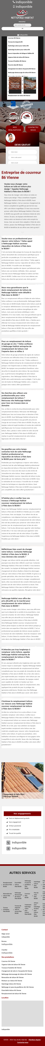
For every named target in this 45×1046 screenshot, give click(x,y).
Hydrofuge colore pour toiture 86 (18, 46)
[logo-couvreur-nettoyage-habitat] (22, 14)
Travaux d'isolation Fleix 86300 (6, 909)
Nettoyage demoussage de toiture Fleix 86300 (18, 895)
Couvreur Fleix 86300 (27, 895)
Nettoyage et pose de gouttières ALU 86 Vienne (18, 987)
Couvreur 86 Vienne (14, 38)
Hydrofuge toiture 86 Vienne (11, 984)
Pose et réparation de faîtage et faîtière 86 (21, 53)
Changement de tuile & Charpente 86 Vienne (21, 69)
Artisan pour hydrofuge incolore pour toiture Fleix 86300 (37, 909)
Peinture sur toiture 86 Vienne (12, 981)
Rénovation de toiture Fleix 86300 (7, 895)
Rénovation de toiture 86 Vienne (13, 977)
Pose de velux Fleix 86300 (36, 895)
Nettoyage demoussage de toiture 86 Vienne (21, 72)
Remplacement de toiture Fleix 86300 (7, 884)
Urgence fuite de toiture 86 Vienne (18, 57)
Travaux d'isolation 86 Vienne (17, 61)
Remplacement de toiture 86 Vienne (14, 994)
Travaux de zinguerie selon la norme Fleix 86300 (18, 909)
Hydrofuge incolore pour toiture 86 (19, 50)
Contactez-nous (22, 1042)
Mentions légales (35, 1040)
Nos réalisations (14, 128)
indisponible (23, 2)
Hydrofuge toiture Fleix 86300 (37, 884)
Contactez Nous (33, 128)
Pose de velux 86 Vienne (15, 65)
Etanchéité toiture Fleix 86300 (18, 884)
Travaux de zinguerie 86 (15, 42)
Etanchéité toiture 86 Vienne (11, 990)
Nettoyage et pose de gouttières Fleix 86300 (28, 884)
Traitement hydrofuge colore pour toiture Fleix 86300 (28, 909)
